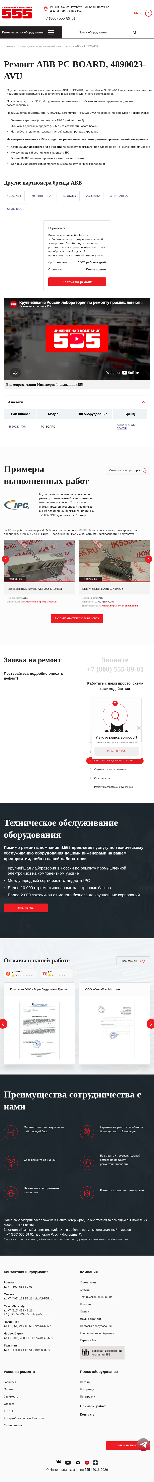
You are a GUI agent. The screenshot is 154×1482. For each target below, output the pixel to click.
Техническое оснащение (96, 1296)
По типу (85, 1382)
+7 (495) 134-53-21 (20, 1298)
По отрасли (87, 1396)
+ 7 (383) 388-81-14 (20, 1337)
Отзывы (85, 1289)
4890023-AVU (17, 426)
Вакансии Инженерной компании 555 (107, 1352)
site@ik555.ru (43, 1298)
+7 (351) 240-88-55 (20, 1325)
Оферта (9, 1403)
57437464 (69, 196)
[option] (39, 572)
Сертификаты (13, 1425)
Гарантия (10, 1382)
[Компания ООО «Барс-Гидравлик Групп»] (39, 1030)
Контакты (87, 1414)
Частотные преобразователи (41, 601)
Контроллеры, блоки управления (119, 605)
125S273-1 (14, 196)
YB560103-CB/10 (42, 196)
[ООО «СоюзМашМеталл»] (115, 1030)
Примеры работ (93, 1406)
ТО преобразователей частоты (24, 1418)
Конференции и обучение (97, 1333)
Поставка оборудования (96, 1325)
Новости (85, 1304)
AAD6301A (93, 196)
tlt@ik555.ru (42, 1349)
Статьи (84, 1311)
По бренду (87, 1389)
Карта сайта (88, 1340)
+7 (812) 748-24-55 (16, 1314)
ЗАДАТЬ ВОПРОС (116, 751)
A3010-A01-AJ (119, 196)
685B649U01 (15, 208)
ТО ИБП (9, 1411)
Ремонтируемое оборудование (22, 32)
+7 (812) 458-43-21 (20, 1310)
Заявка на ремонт (128, 1445)
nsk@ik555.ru (44, 1337)
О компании (88, 1282)
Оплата (9, 1389)
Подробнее (25, 907)
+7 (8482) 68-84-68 (20, 1349)
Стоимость (11, 1396)
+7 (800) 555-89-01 (60, 18)
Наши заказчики (90, 1318)
